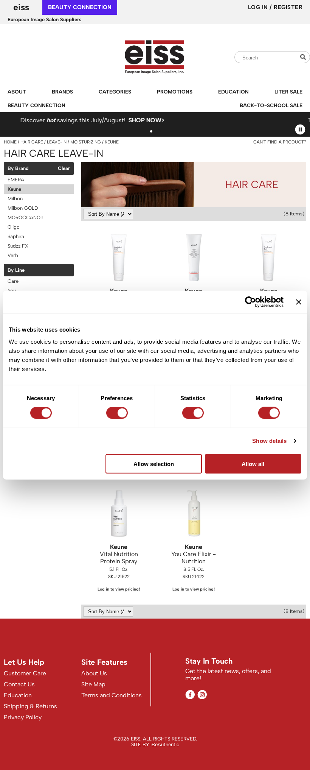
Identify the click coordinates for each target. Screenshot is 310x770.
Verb (13, 255)
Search (304, 57)
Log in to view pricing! (119, 589)
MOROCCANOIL (26, 217)
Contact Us (19, 684)
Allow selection (153, 463)
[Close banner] (298, 302)
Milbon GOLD (23, 208)
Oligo (14, 227)
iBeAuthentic (164, 744)
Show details (269, 441)
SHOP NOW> (50, 120)
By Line (16, 270)
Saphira (16, 236)
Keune (14, 189)
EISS (21, 7)
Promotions (174, 92)
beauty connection (80, 7)
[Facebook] (190, 694)
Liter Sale (288, 92)
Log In (259, 7)
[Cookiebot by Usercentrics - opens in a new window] (250, 302)
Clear (64, 168)
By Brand (18, 168)
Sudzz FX (18, 246)
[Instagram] (202, 694)
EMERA (16, 179)
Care (13, 281)
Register (288, 7)
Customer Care (25, 673)
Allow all (253, 463)
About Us (94, 673)
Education (233, 92)
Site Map (93, 684)
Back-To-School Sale (271, 105)
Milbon (15, 198)
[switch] (117, 413)
